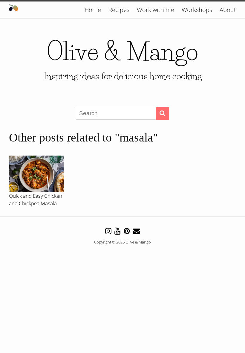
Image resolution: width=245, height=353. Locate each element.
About (228, 10)
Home (93, 10)
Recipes (118, 10)
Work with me (155, 10)
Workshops (197, 10)
